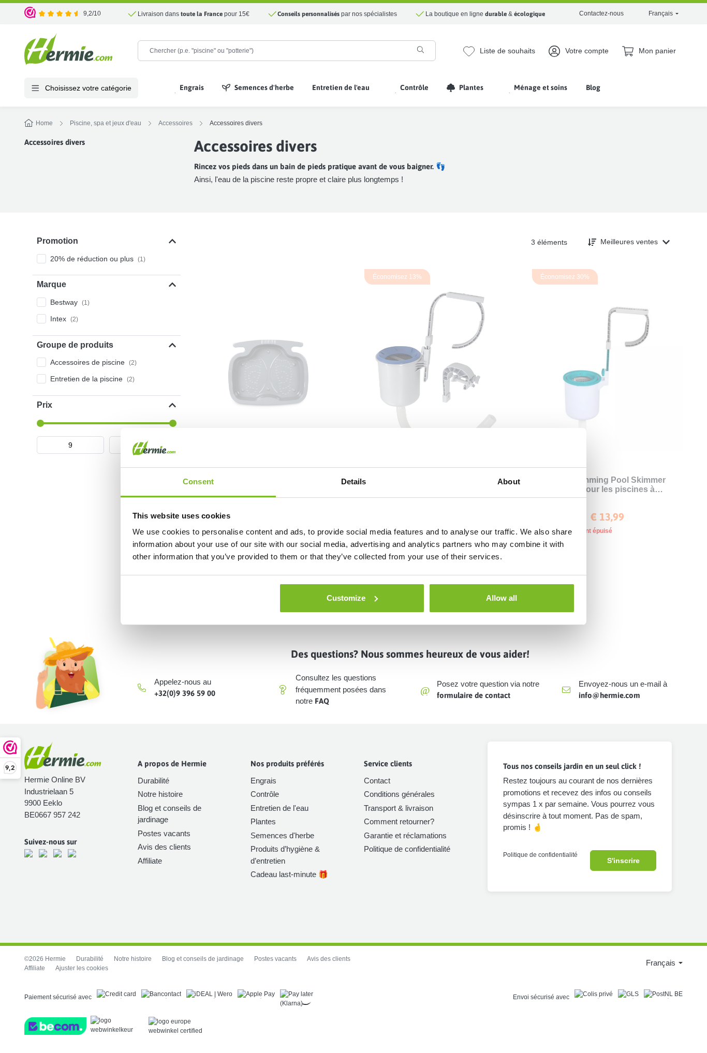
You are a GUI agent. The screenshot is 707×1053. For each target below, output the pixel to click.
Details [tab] (353, 481)
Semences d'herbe (282, 835)
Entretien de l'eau (279, 808)
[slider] (40, 423)
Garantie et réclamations (405, 835)
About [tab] (508, 481)
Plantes (263, 821)
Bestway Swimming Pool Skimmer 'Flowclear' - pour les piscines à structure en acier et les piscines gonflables (599, 485)
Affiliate (150, 860)
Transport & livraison (398, 808)
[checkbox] (106, 258)
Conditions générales (399, 794)
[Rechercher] (420, 49)
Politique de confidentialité (407, 848)
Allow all (501, 598)
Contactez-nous (601, 13)
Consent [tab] (198, 481)
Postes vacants (164, 833)
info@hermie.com (609, 695)
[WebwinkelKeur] (30, 13)
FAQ (322, 700)
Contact (377, 780)
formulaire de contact (473, 695)
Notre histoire (160, 794)
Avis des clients (164, 846)
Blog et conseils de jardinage (203, 958)
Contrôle (265, 794)
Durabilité (153, 780)
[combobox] (272, 51)
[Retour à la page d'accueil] (68, 49)
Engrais (263, 780)
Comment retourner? (399, 821)
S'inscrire (623, 860)
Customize (346, 598)
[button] (107, 241)
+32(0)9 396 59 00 (184, 693)
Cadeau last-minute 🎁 (289, 874)
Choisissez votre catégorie (87, 88)
